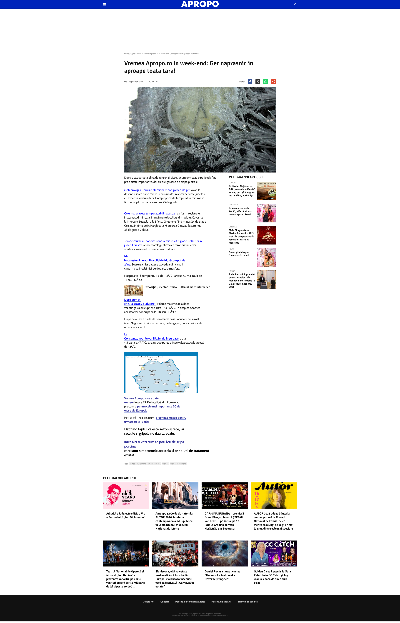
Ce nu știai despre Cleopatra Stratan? (239, 254)
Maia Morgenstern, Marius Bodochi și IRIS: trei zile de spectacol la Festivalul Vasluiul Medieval (241, 236)
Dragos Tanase (135, 81)
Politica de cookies (221, 601)
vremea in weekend (178, 464)
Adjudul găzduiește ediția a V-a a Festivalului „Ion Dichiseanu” (125, 515)
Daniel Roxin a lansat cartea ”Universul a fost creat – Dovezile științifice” (222, 575)
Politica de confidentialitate (190, 601)
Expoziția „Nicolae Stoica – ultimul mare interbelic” (177, 287)
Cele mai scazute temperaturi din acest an (150, 213)
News (139, 53)
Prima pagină (129, 53)
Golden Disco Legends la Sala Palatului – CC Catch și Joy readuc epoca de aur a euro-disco (272, 577)
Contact (164, 601)
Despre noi (148, 601)
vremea (165, 464)
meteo (132, 464)
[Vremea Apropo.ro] (175, 372)
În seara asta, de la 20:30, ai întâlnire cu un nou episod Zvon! (240, 211)
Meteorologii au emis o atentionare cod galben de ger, (157, 190)
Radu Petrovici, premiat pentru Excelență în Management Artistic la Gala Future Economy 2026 (242, 280)
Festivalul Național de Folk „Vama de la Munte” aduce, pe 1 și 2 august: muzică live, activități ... (242, 191)
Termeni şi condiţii (248, 601)
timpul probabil (154, 464)
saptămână (141, 464)
